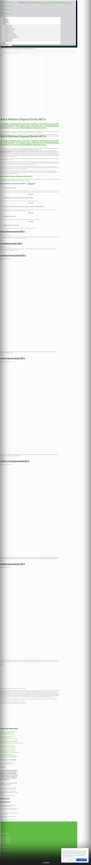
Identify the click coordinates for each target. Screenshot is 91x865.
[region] (75, 855)
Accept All (82, 859)
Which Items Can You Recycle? (30, 674)
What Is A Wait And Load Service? (30, 679)
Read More (46, 862)
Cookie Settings (69, 859)
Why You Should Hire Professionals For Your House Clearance (30, 668)
